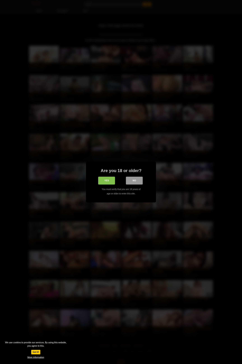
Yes (106, 180)
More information (35, 357)
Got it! (36, 352)
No (134, 180)
